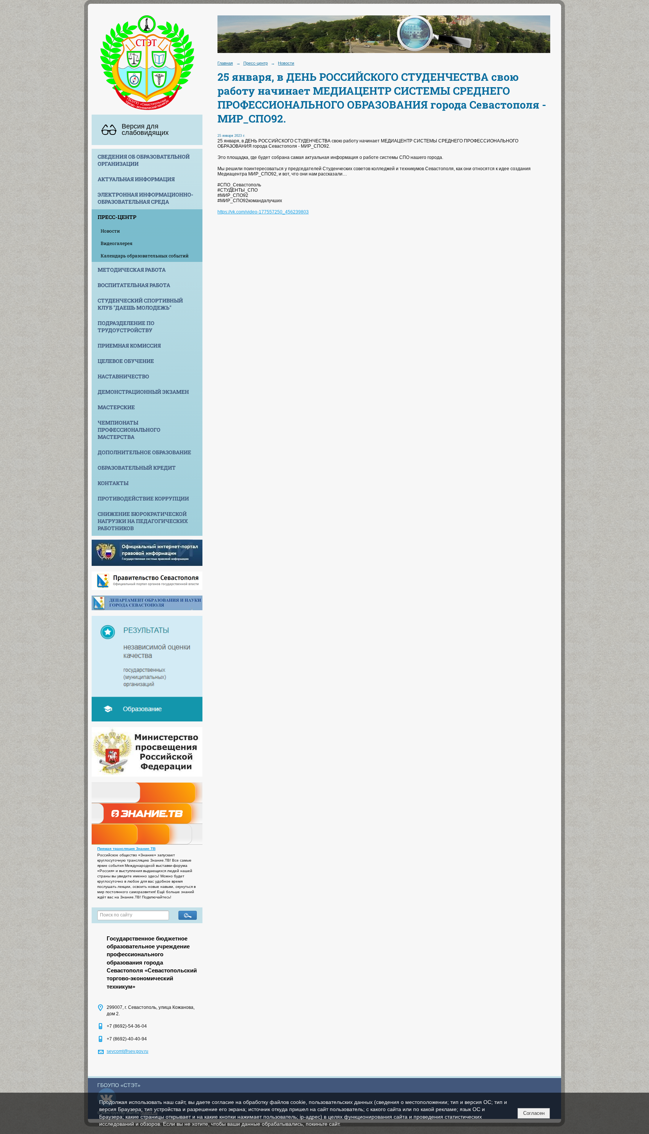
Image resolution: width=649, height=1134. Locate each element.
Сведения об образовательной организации (144, 160)
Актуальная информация (136, 179)
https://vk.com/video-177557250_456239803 (263, 212)
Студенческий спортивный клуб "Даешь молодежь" (140, 304)
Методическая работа (132, 269)
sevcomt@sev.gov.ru (127, 1051)
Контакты (113, 483)
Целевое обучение (126, 360)
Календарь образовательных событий (145, 256)
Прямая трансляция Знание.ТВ (126, 849)
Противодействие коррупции (143, 498)
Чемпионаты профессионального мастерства (129, 429)
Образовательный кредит (137, 467)
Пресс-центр (117, 217)
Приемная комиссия (129, 345)
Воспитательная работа (134, 285)
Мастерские (116, 407)
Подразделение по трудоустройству (126, 326)
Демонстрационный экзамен (143, 391)
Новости (110, 231)
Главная (225, 63)
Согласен (534, 1113)
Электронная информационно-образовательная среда (145, 198)
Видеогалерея (117, 243)
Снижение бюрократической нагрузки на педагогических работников (143, 521)
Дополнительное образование (144, 452)
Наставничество (123, 376)
